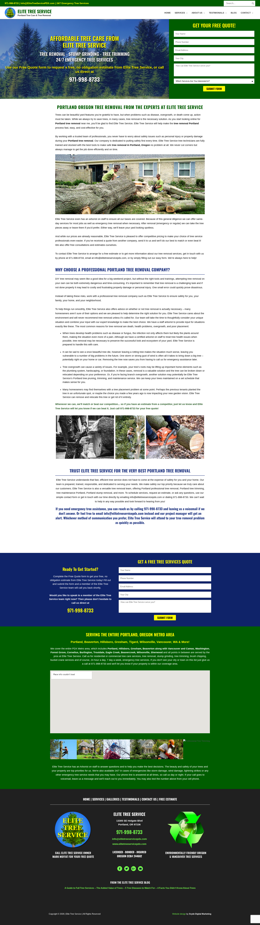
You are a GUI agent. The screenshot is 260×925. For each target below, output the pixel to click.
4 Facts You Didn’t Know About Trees (176, 888)
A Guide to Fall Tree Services (79, 888)
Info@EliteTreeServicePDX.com (37, 3)
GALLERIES (112, 799)
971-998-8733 (12, 3)
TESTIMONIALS (130, 799)
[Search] (253, 3)
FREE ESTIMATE (168, 799)
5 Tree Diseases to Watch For (140, 888)
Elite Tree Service (35, 11)
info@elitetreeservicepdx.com (129, 839)
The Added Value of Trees (109, 888)
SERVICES (98, 799)
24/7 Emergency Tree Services (72, 3)
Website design (179, 914)
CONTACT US (149, 799)
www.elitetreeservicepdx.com (129, 844)
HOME (86, 799)
